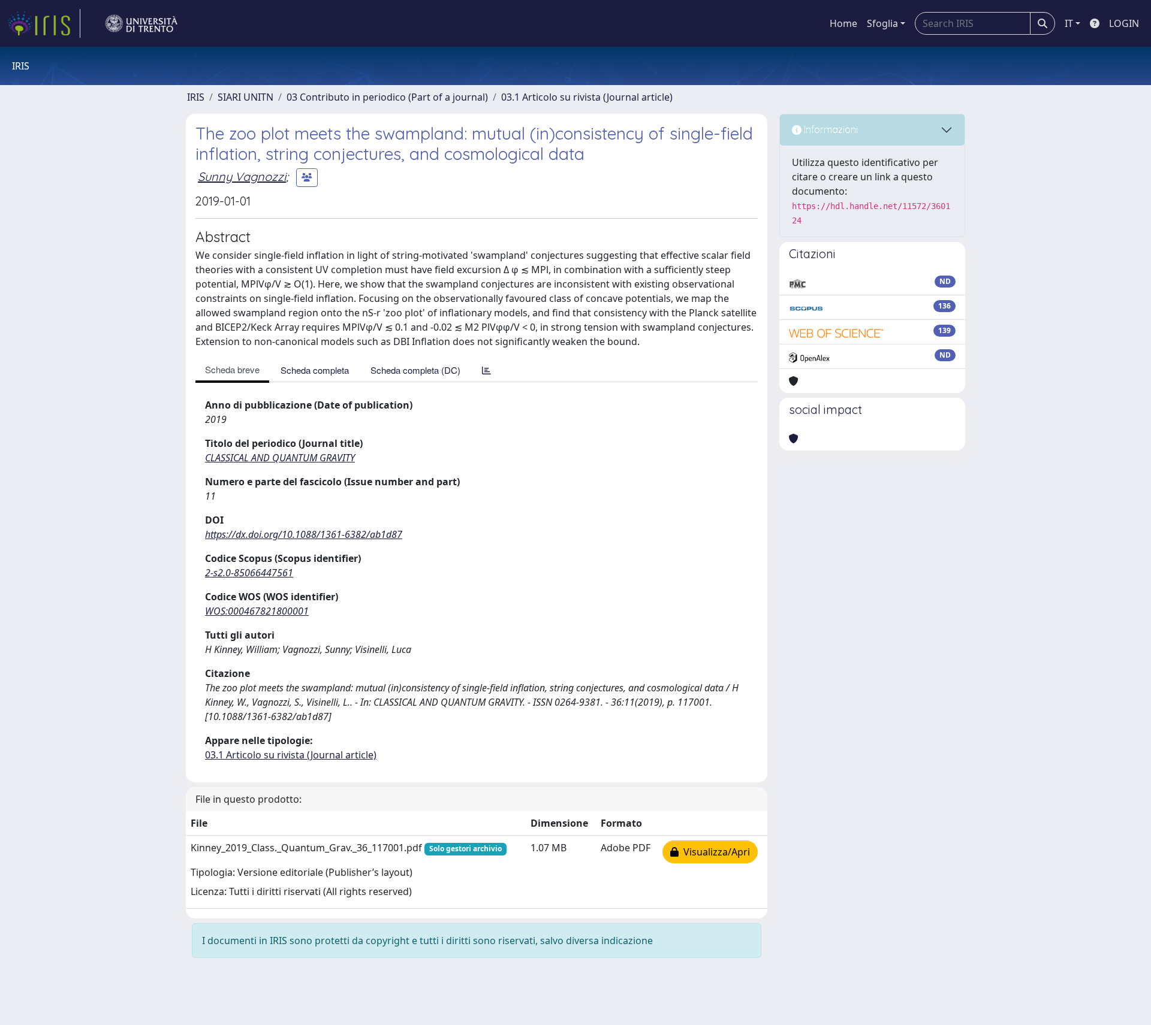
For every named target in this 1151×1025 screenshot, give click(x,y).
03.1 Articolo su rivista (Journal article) (587, 97)
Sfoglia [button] (882, 23)
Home (843, 23)
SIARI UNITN (245, 97)
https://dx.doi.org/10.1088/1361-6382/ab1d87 (303, 534)
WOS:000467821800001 (257, 611)
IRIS (195, 97)
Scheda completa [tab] (315, 370)
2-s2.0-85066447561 (249, 572)
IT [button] (1069, 23)
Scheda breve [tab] (232, 369)
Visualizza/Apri (714, 851)
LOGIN (1124, 23)
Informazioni (830, 129)
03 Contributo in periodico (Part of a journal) (387, 97)
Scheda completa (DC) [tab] (415, 370)
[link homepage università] (141, 23)
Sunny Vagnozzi (242, 176)
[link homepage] (43, 23)
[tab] (486, 370)
